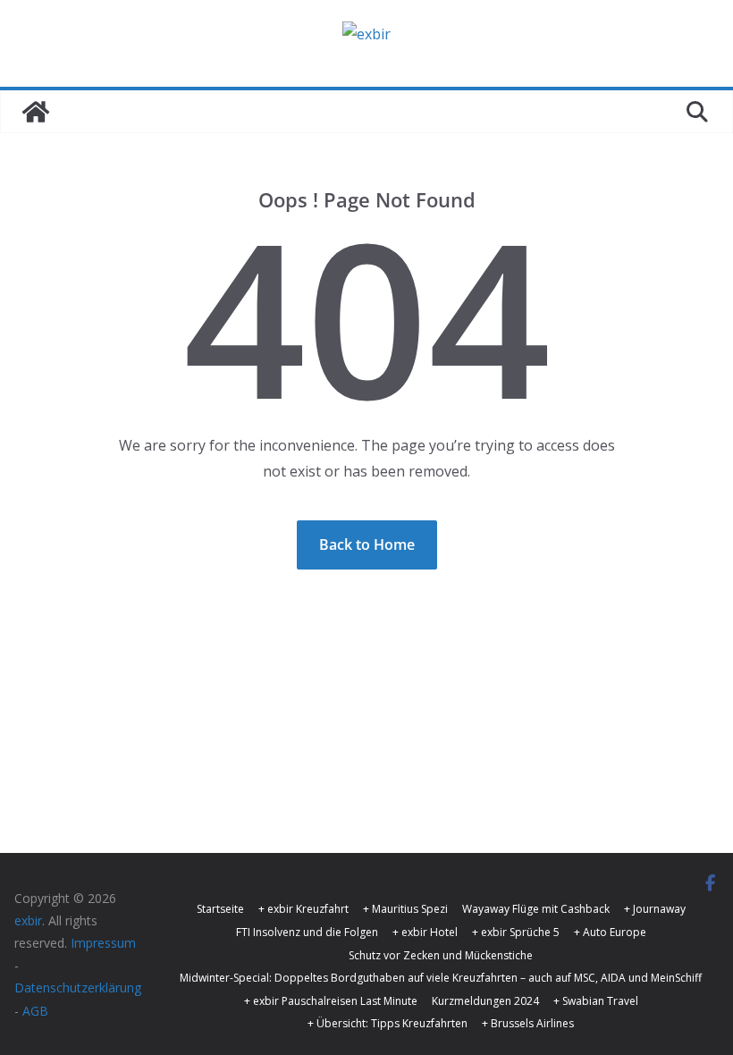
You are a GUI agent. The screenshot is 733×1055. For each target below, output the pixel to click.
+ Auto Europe (610, 932)
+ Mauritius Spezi (405, 908)
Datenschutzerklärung (77, 987)
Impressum (103, 942)
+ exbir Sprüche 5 (516, 932)
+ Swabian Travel (595, 1001)
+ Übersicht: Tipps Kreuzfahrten (388, 1023)
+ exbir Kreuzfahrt (303, 908)
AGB (35, 1010)
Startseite (220, 908)
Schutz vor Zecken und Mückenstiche (441, 955)
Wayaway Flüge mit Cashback (536, 908)
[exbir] (35, 111)
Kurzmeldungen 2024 (485, 1001)
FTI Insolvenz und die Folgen (307, 932)
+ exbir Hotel (425, 932)
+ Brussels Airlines (528, 1023)
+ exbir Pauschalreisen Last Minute (330, 1001)
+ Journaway (655, 908)
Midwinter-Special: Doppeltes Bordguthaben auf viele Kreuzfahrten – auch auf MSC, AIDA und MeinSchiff (441, 977)
